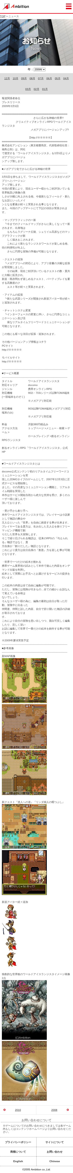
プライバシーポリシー (18, 1142)
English (18, 1161)
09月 (24, 78)
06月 (49, 78)
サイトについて (54, 1142)
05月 (57, 78)
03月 (28, 89)
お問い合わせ (55, 1151)
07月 (41, 78)
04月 (66, 78)
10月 (15, 78)
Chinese (54, 1161)
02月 (36, 89)
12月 (7, 78)
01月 (45, 89)
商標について (18, 1151)
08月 (32, 78)
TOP (2, 16)
